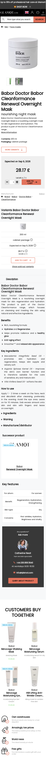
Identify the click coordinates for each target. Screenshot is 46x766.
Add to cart (30, 182)
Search (39, 19)
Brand (7, 196)
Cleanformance (8, 199)
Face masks (15, 27)
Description (12, 279)
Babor (42, 193)
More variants (12, 149)
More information (9, 132)
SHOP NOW (22, 6)
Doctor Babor (25, 196)
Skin (6, 27)
